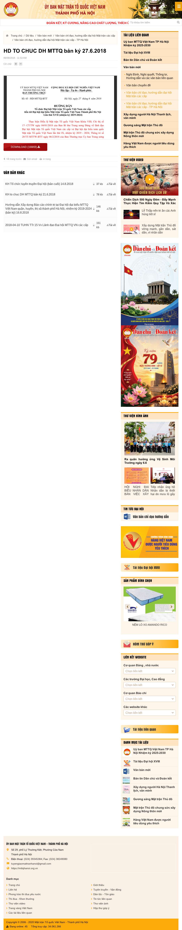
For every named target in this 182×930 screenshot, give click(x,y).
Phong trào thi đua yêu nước (25, 894)
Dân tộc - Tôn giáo (103, 894)
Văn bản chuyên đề (138, 85)
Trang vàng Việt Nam (20, 908)
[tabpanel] (60, 205)
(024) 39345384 (33, 859)
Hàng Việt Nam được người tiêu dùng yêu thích (149, 145)
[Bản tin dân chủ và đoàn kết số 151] (149, 366)
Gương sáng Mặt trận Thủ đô (143, 125)
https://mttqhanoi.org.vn (24, 868)
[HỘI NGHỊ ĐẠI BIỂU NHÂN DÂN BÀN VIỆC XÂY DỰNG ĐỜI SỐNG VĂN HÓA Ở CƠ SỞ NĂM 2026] (136, 475)
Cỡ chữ (8, 64)
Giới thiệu (98, 885)
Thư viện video (133, 159)
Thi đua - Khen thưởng (21, 898)
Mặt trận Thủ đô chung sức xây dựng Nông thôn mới (149, 134)
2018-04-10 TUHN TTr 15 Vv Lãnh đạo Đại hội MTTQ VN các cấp (46, 225)
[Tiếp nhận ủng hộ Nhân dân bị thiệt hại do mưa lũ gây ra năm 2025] (163, 475)
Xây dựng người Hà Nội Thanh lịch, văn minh (147, 116)
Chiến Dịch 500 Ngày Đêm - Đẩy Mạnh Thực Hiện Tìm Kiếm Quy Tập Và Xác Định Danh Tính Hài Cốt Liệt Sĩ (150, 201)
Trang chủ (16, 35)
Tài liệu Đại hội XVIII (137, 52)
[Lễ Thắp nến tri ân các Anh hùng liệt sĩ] (132, 214)
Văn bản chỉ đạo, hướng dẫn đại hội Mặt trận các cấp (85, 35)
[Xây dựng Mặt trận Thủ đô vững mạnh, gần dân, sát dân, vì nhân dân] (132, 229)
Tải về (112, 183)
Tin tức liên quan (102, 898)
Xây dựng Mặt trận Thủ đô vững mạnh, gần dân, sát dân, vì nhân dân (159, 229)
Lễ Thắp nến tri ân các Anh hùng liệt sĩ (159, 212)
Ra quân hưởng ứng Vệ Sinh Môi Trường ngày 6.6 (149, 461)
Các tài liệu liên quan (20, 912)
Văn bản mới (44, 35)
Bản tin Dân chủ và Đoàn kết (143, 59)
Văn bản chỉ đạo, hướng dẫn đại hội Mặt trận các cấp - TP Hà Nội (51, 39)
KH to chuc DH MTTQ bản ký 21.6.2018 (30, 194)
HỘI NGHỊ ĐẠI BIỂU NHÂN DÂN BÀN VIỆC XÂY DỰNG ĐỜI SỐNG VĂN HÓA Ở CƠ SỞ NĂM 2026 (136, 490)
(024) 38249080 (58, 859)
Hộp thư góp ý (101, 908)
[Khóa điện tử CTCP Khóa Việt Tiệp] (152, 604)
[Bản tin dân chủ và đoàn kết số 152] (149, 284)
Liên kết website (135, 657)
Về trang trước (14, 159)
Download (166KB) (24, 146)
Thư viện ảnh (100, 903)
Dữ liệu (30, 35)
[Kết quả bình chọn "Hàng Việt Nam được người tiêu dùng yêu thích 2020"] (149, 542)
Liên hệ (13, 889)
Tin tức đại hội (134, 508)
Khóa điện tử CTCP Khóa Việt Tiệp (152, 624)
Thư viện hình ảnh (136, 415)
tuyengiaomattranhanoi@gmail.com (31, 863)
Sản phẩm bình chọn (138, 580)
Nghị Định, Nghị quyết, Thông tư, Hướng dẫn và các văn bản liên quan (149, 76)
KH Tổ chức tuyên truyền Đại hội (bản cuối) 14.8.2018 (39, 183)
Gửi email (32, 159)
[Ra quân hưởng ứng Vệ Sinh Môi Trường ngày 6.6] (149, 438)
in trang (47, 159)
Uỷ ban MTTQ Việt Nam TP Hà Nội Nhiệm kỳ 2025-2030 (146, 43)
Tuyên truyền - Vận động (107, 889)
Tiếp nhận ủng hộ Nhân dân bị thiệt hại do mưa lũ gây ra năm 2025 (163, 490)
